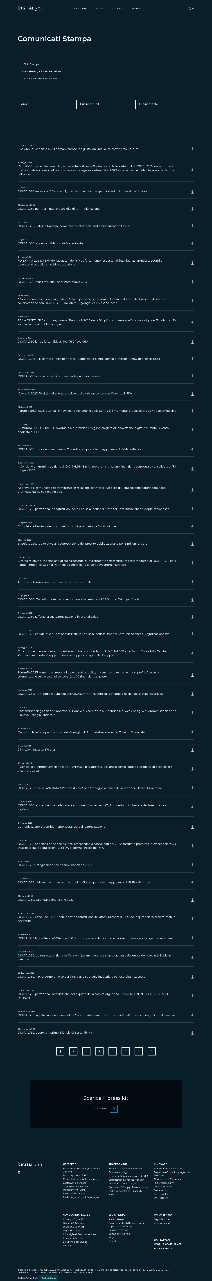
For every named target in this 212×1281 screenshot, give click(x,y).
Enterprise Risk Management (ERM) (128, 1176)
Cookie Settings (49, 1278)
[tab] (47, 104)
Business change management (125, 1168)
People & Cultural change (122, 1183)
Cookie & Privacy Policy (28, 1278)
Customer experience (74, 1183)
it (193, 8)
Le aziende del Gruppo (75, 1241)
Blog (111, 1237)
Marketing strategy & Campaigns (81, 1197)
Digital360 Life (162, 1219)
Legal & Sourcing (163, 1186)
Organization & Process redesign (126, 1179)
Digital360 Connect (73, 1227)
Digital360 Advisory (73, 1223)
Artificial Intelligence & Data (169, 1168)
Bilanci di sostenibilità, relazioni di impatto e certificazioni (126, 1225)
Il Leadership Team (73, 1238)
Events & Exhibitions (74, 1193)
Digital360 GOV (71, 1230)
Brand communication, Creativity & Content (82, 1170)
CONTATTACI (162, 1240)
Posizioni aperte (162, 1223)
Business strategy (118, 1172)
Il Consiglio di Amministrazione (79, 1234)
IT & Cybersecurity (164, 1183)
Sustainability (161, 1190)
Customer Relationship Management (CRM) (75, 1188)
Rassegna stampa (118, 1230)
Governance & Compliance (168, 1179)
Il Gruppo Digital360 (74, 1219)
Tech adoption (161, 1194)
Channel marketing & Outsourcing (81, 1179)
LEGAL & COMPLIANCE (168, 1244)
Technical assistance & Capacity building (125, 1193)
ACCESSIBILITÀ (163, 1248)
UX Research (161, 1197)
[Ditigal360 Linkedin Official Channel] (19, 1172)
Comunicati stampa (119, 1233)
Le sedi (67, 1245)
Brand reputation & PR (75, 1175)
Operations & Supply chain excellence (128, 1187)
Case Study (114, 1241)
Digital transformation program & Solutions (172, 1174)
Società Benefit (116, 1219)
